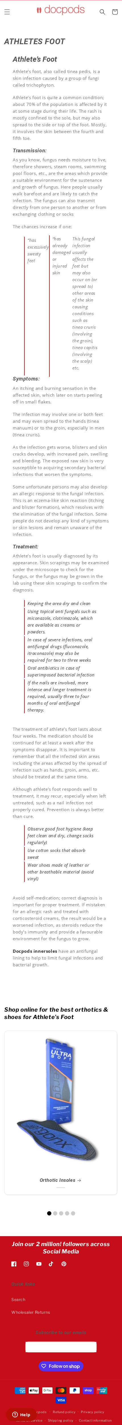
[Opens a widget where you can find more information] (21, 1415)
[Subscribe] (90, 1346)
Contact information (95, 1420)
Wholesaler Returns (30, 1312)
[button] (7, 12)
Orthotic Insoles (57, 1180)
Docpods (39, 1412)
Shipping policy (61, 1420)
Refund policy (64, 1412)
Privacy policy (92, 1412)
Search (18, 1299)
